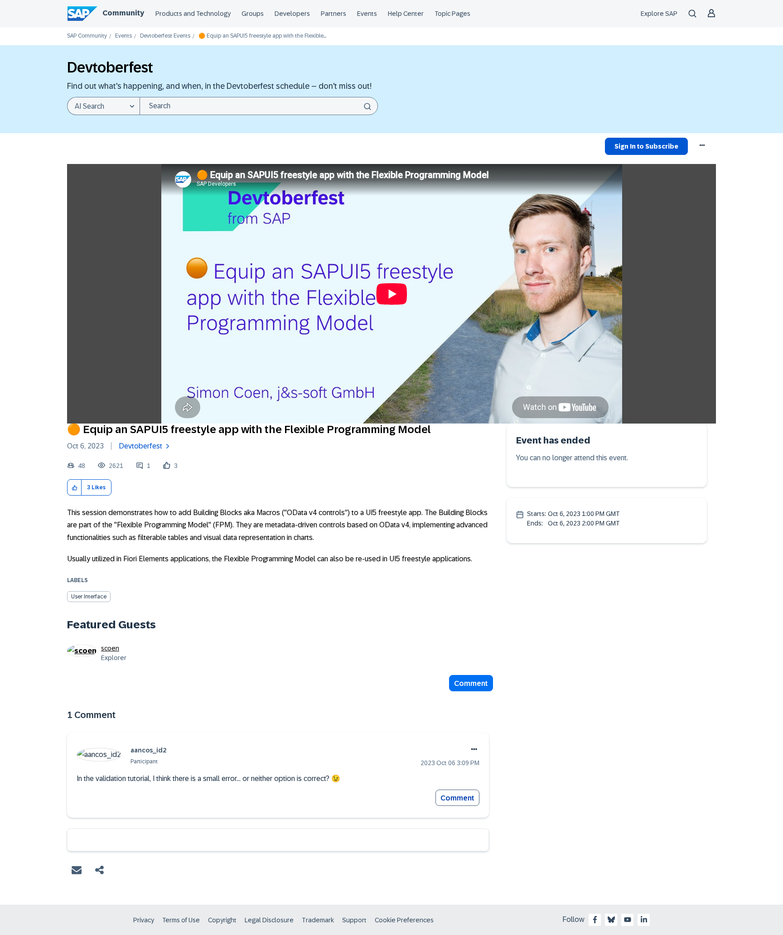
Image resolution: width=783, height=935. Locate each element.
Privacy (143, 920)
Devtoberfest (140, 446)
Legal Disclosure (269, 920)
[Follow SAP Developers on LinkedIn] (644, 919)
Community (123, 13)
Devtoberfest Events (165, 36)
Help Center (406, 13)
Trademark (318, 920)
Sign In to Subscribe (646, 146)
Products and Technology (193, 13)
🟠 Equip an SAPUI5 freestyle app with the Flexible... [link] (262, 36)
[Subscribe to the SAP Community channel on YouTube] (627, 919)
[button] (75, 488)
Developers (292, 13)
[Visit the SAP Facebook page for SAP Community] (595, 919)
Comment (471, 683)
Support (354, 920)
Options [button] (702, 147)
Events (367, 13)
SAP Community (87, 36)
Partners (333, 13)
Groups (253, 13)
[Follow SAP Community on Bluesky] (611, 919)
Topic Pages (452, 13)
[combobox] (259, 106)
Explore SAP (659, 13)
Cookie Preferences (404, 920)
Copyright (222, 920)
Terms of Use (181, 920)
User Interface (88, 596)
